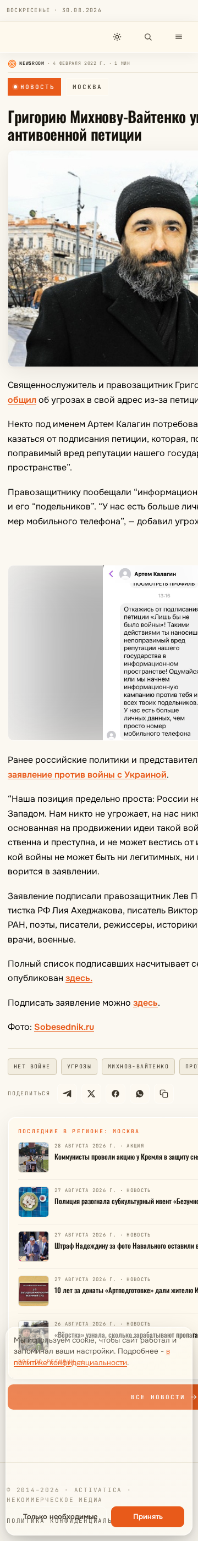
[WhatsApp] (140, 1094)
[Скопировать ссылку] (164, 1094)
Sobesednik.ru (64, 1027)
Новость (37, 87)
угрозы (79, 1066)
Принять (148, 1516)
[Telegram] (67, 1094)
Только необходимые (60, 1516)
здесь (145, 1002)
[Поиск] (148, 36)
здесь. (78, 978)
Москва (87, 87)
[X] (91, 1094)
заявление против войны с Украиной (87, 774)
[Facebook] (115, 1094)
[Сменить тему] (117, 36)
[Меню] (178, 36)
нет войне (32, 1066)
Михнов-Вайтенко (138, 1066)
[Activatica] (36, 36)
